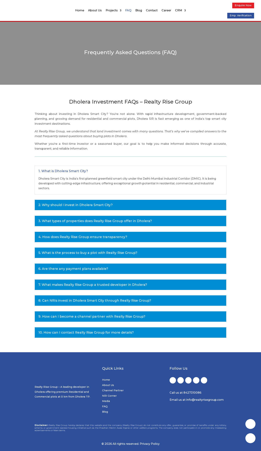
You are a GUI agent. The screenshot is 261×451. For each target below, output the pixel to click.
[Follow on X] (180, 380)
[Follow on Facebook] (173, 380)
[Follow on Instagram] (188, 380)
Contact (152, 10)
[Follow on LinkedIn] (196, 380)
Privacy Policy (150, 443)
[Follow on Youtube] (204, 380)
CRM (178, 10)
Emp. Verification (241, 15)
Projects (112, 10)
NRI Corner (109, 396)
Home (79, 10)
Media (106, 401)
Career (166, 10)
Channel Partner (113, 390)
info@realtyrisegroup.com (205, 399)
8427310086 (192, 392)
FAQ (128, 10)
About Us (95, 10)
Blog (138, 10)
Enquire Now (243, 5)
